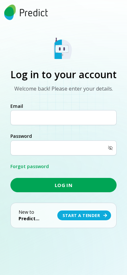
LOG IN (64, 185)
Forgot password (29, 166)
